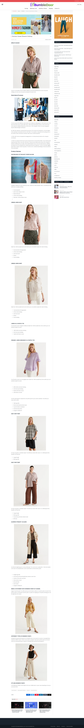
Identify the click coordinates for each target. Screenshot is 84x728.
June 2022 (56, 99)
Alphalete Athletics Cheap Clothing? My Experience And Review (66, 192)
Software (55, 163)
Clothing (55, 121)
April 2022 (56, 103)
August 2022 (56, 95)
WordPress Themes (43, 8)
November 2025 (57, 74)
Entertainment (56, 134)
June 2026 (56, 68)
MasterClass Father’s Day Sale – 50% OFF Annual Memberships (45, 711)
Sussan (28, 690)
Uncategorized (56, 175)
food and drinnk (57, 142)
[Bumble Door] (42, 4)
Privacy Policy (53, 726)
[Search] (81, 1)
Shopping (51, 8)
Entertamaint (56, 136)
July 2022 (55, 97)
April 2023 (56, 79)
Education (56, 130)
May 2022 (56, 101)
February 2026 (56, 72)
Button (79, 4)
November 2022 (57, 89)
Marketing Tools (33, 8)
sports (55, 165)
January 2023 (56, 85)
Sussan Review (34, 690)
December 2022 (57, 87)
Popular (56, 181)
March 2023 (56, 81)
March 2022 (56, 105)
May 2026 (56, 70)
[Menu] (2, 4)
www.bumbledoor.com (21, 726)
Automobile (56, 119)
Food (55, 140)
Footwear (56, 144)
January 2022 (56, 110)
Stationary (56, 167)
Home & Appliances (57, 150)
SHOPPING (56, 161)
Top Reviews (66, 181)
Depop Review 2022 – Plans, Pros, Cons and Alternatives (66, 187)
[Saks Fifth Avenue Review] (56, 197)
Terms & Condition (69, 726)
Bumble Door (32, 726)
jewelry (55, 154)
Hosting (26, 8)
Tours (55, 173)
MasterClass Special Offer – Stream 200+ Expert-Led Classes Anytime (17, 711)
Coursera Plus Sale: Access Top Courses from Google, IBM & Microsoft (31, 711)
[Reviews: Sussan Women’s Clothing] (31, 24)
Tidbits (55, 169)
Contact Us (57, 8)
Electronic (56, 132)
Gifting (55, 146)
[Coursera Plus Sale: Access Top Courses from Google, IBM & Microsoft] (31, 705)
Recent (61, 181)
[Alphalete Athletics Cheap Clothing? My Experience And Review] (56, 192)
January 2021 (56, 112)
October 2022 (56, 91)
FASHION (46, 39)
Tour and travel (57, 171)
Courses (55, 125)
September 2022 (57, 93)
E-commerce (56, 127)
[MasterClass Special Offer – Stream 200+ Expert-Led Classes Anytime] (17, 705)
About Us (58, 726)
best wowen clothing (21, 690)
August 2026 (56, 66)
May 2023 (56, 76)
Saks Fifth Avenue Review (64, 197)
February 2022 (56, 108)
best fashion (14, 690)
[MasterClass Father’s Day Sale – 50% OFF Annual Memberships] (45, 705)
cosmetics (56, 123)
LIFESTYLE (49, 39)
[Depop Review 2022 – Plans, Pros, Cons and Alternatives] (56, 186)
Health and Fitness (57, 148)
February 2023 (56, 83)
